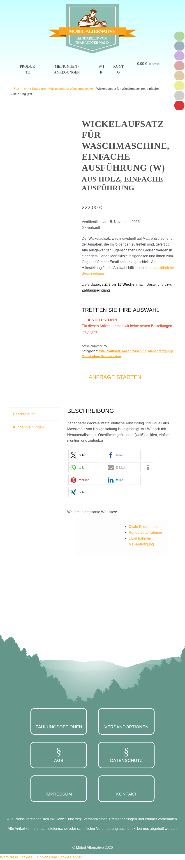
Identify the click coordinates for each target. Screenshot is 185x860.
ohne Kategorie (35, 88)
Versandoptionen (126, 726)
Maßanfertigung (160, 351)
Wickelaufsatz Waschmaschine (71, 88)
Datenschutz (126, 760)
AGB (58, 760)
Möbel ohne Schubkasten (101, 356)
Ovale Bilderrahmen (145, 527)
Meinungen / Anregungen (67, 69)
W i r (101, 69)
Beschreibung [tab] (24, 414)
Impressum (59, 794)
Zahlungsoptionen (58, 726)
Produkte (27, 69)
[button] (85, 455)
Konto (118, 69)
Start (17, 88)
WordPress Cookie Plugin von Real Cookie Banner (41, 857)
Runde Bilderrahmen (145, 532)
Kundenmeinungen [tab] (28, 427)
